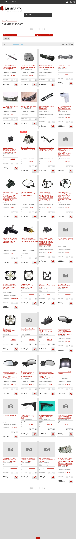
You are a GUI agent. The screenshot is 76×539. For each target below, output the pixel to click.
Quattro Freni (50, 468)
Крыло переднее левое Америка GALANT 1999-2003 (27, 417)
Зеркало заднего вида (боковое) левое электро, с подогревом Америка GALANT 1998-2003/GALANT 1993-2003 (10, 374)
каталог (12, 2)
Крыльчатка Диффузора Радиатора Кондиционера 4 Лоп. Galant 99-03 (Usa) (10, 460)
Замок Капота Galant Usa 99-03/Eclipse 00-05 (28, 329)
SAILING (31, 75)
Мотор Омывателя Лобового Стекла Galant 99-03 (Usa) (47, 460)
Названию (16, 44)
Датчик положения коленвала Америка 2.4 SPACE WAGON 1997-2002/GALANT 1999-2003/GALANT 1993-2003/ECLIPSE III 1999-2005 (64, 196)
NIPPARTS (68, 252)
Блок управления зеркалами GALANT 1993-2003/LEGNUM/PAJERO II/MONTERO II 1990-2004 (10, 150)
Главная (4, 21)
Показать (6, 38)
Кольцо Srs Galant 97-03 (9, 415)
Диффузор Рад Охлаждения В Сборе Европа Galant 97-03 (9, 330)
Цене (22, 44)
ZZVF (12, 253)
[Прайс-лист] (72, 44)
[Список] (67, 44)
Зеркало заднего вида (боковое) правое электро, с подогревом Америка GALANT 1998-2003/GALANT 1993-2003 (46, 374)
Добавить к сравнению (10, 72)
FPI (48, 75)
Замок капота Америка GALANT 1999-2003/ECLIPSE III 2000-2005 (45, 331)
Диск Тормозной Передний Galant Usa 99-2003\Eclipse (65, 239)
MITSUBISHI (32, 340)
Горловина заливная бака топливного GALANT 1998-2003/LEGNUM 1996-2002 (46, 149)
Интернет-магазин (12, 21)
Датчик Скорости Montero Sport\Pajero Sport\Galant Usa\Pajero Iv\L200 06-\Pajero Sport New (10, 240)
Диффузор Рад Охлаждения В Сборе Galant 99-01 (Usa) (64, 286)
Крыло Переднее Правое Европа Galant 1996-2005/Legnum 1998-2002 (65, 417)
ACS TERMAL (14, 298)
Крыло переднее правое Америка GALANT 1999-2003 (46, 417)
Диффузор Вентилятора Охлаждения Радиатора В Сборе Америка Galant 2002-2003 (10, 286)
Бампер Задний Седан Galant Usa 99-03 (64, 66)
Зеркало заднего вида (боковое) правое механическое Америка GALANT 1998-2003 (27, 374)
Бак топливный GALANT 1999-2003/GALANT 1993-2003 (28, 67)
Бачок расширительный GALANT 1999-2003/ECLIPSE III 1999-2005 (64, 108)
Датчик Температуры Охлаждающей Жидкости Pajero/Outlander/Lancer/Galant (29, 240)
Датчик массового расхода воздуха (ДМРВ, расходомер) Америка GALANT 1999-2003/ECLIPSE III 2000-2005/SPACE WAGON (65, 151)
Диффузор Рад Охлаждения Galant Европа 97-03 (47, 286)
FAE (30, 253)
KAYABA (13, 75)
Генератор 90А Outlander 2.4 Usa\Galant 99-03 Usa (28, 148)
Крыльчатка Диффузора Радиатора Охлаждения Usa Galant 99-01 (28, 460)
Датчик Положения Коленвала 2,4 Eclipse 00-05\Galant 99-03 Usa (28, 194)
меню (4, 2)
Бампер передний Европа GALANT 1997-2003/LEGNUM (46, 107)
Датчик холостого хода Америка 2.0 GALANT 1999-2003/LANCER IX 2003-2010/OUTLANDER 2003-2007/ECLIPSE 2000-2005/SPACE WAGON (47, 242)
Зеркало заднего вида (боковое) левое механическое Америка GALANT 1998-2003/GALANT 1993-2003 (64, 331)
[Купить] (16, 84)
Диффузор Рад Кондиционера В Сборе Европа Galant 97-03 (27, 286)
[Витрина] (69, 44)
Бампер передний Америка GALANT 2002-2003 (28, 106)
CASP (48, 294)
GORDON (67, 117)
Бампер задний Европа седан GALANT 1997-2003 (46, 66)
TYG (66, 74)
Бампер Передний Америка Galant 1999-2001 (10, 106)
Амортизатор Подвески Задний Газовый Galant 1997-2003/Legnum (9, 67)
